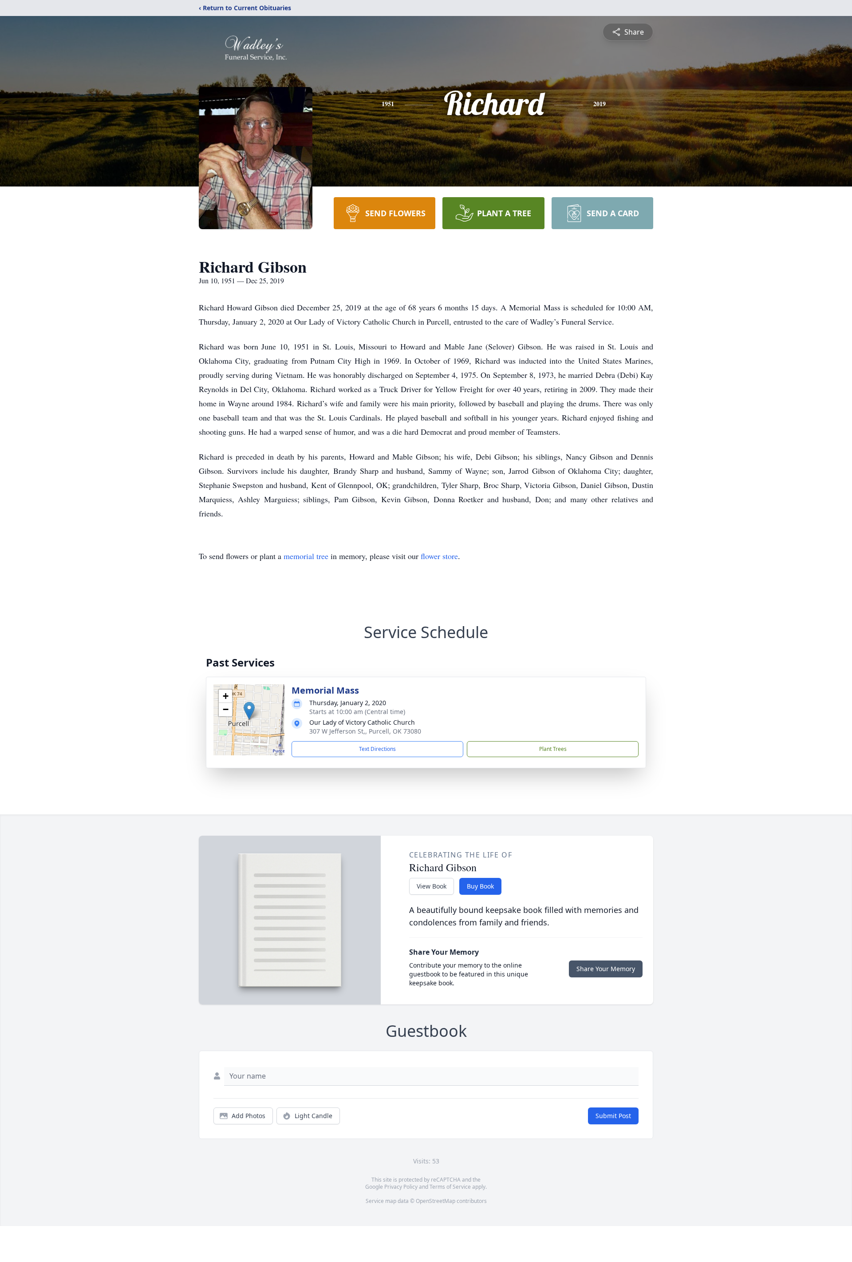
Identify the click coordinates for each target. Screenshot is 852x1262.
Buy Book (480, 886)
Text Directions (377, 749)
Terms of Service (450, 1187)
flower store (439, 556)
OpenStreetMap (435, 1201)
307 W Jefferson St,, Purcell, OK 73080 (365, 731)
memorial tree (306, 556)
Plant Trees (553, 749)
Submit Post (613, 1115)
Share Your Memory (605, 968)
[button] (249, 711)
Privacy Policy (401, 1187)
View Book (431, 886)
